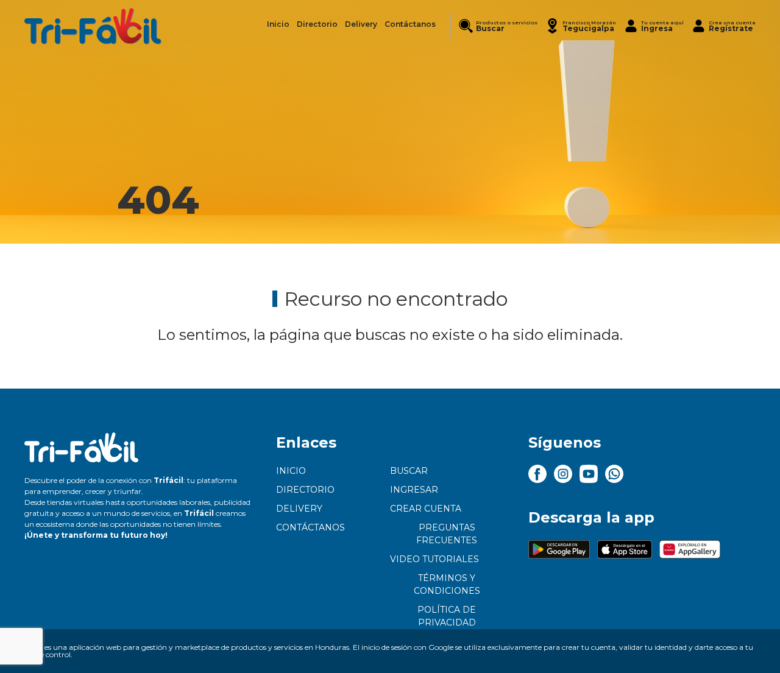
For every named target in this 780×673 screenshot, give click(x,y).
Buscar (409, 470)
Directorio (305, 489)
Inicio (291, 470)
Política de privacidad (446, 616)
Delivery (299, 508)
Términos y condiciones (447, 584)
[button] (580, 26)
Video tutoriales (434, 559)
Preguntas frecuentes (446, 534)
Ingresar (414, 489)
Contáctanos (310, 527)
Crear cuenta (425, 508)
